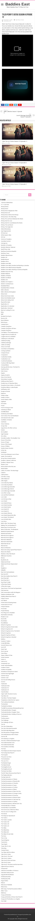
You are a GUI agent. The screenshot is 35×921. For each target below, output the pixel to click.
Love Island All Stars (6, 503)
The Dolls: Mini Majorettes (7, 730)
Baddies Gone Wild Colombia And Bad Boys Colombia (15, 265)
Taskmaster (4, 683)
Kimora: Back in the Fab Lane (8, 466)
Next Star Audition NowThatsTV (9, 576)
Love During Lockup (6, 499)
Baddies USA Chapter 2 (7, 281)
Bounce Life (4, 318)
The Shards (4, 813)
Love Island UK (5, 509)
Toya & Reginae (5, 840)
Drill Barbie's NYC (5, 389)
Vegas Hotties (4, 880)
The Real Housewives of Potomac (9, 795)
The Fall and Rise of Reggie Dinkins (10, 732)
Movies (3, 558)
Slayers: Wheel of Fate (6, 655)
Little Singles (4, 480)
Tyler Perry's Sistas (20, 19)
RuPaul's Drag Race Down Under (9, 627)
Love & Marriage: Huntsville (8, 491)
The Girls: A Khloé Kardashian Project (10, 740)
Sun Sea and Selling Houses (8, 679)
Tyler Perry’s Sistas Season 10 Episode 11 (14, 141)
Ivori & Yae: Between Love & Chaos (10, 454)
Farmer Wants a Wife (6, 399)
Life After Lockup (5, 476)
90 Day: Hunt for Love (6, 220)
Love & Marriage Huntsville (8, 486)
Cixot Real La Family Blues (7, 348)
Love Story (3, 521)
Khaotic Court (4, 464)
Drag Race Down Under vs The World (10, 385)
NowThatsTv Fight (5, 582)
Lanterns (3, 472)
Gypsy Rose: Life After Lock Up (9, 428)
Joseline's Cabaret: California (8, 460)
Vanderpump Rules (6, 876)
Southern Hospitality (6, 669)
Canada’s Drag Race (6, 330)
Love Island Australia (6, 505)
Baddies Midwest (5, 273)
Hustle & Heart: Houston (7, 448)
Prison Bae (4, 608)
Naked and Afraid (5, 562)
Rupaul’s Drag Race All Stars (8, 635)
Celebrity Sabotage (6, 342)
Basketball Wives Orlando (7, 287)
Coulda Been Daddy (6, 357)
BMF (2, 314)
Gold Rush (3, 421)
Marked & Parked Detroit (7, 531)
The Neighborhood (6, 767)
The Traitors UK (5, 824)
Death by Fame (5, 369)
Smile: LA (3, 659)
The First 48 (4, 736)
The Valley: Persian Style (7, 834)
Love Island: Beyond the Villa (8, 515)
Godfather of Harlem (6, 419)
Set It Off (3, 647)
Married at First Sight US (7, 537)
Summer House (5, 675)
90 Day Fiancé (4, 208)
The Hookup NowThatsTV (7, 752)
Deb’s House (4, 371)
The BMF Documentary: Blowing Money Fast (12, 708)
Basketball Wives (5, 285)
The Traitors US (5, 826)
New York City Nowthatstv (7, 572)
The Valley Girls (5, 832)
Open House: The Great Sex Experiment (11, 588)
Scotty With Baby (5, 643)
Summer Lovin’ (5, 677)
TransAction (4, 842)
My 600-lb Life (4, 560)
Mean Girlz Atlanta (5, 551)
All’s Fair (3, 237)
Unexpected (4, 868)
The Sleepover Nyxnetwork (8, 815)
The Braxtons (4, 716)
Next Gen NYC (4, 574)
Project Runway (5, 610)
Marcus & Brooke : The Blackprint (9, 529)
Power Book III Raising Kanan (8, 602)
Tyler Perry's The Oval (6, 856)
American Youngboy (6, 239)
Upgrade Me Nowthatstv (7, 874)
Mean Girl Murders (6, 547)
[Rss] (17, 917)
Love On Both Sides (6, 519)
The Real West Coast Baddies (8, 807)
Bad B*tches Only (5, 249)
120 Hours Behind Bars (7, 202)
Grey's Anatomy (5, 424)
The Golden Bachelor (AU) (7, 742)
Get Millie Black (5, 411)
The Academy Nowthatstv (7, 702)
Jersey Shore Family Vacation (8, 458)
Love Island (4, 501)
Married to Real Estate (6, 541)
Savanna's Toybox (5, 641)
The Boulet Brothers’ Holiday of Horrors (11, 714)
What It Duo (4, 886)
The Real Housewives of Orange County (11, 793)
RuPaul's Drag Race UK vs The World (10, 631)
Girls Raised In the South (7, 417)
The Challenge (4, 720)
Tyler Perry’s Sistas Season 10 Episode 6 (14, 162)
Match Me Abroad (5, 543)
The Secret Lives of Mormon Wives (10, 809)
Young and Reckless (6, 895)
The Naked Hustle (5, 765)
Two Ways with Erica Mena (8, 852)
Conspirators (4, 354)
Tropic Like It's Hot (6, 846)
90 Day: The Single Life (7, 227)
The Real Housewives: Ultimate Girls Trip (11, 803)
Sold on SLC (4, 661)
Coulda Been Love (5, 359)
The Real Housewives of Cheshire (9, 783)
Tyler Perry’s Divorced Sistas (8, 860)
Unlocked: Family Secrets (7, 872)
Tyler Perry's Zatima (6, 858)
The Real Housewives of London (9, 787)
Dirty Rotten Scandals (6, 379)
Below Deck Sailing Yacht (7, 300)
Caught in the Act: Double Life (8, 334)
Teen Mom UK (4, 696)
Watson (3, 882)
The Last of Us (4, 761)
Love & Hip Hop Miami (6, 484)
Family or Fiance (5, 397)
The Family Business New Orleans (9, 734)
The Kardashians (5, 759)
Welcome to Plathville (6, 884)
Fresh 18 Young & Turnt (7, 407)
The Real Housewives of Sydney (9, 801)
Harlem (3, 430)
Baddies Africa (5, 261)
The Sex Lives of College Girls (8, 811)
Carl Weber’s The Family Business (9, 332)
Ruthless (3, 639)
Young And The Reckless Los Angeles (10, 899)
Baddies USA (4, 279)
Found (2, 405)
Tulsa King (3, 848)
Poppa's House (5, 598)
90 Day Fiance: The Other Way (8, 216)
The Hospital (4, 754)
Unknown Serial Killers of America (9, 870)
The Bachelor (4, 704)
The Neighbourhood (6, 769)
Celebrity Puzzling (5, 340)
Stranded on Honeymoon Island (9, 671)
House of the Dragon (6, 444)
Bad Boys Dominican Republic (8, 251)
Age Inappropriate (6, 231)
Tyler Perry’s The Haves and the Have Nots (12, 864)
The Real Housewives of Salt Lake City (10, 799)
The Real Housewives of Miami (9, 789)
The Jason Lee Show (6, 757)
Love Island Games (6, 507)
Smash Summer (5, 657)
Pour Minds (4, 600)
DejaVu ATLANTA (5, 375)
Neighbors (4, 568)
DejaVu (3, 373)
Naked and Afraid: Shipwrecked (9, 564)
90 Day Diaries (4, 206)
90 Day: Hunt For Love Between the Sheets (11, 223)
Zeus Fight (3, 901)
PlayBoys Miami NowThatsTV (8, 596)
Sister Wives (4, 653)
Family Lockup (4, 395)
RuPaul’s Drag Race (6, 633)
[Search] (29, 194)
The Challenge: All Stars (7, 722)
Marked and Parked (6, 533)
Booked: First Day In (6, 316)
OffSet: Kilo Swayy (5, 586)
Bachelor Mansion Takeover (8, 247)
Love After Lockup (5, 493)
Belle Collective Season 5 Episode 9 (13, 112)
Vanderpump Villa (5, 878)
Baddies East (17, 4)
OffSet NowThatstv (6, 584)
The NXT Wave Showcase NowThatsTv (11, 773)
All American (4, 233)
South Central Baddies (6, 665)
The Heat (3, 748)
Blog (2, 312)
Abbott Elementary (6, 229)
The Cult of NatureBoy (6, 726)
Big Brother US (5, 304)
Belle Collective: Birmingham (8, 292)
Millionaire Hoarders (6, 556)
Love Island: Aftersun (6, 513)
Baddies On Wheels (6, 277)
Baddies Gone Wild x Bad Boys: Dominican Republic (14, 269)
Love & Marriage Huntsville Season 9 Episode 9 (23, 116)
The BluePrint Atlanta (6, 706)
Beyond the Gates (5, 302)
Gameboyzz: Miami (6, 409)
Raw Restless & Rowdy (6, 614)
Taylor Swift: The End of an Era (9, 694)
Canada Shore (4, 324)
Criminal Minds (5, 365)
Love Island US (5, 511)
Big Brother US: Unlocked (7, 306)
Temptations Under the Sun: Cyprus (10, 700)
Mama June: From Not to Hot (8, 527)
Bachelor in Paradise (6, 245)
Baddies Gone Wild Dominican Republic (11, 267)
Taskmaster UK (5, 690)
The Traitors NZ (5, 821)
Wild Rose (3, 893)
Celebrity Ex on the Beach (7, 338)
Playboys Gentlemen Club (7, 594)
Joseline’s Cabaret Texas (7, 462)
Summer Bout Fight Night (7, 673)
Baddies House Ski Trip (7, 271)
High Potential (4, 434)
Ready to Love (4, 616)
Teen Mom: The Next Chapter (8, 698)
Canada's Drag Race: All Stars (8, 328)
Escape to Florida (5, 391)
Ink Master (4, 452)
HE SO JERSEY (4, 432)
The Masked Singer (6, 763)
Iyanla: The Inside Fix (6, 456)
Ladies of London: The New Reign (9, 470)
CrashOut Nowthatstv (6, 361)
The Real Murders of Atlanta (8, 805)
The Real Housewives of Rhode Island (10, 797)
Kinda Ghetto (4, 468)
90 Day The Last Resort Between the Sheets (12, 218)
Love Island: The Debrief (7, 517)
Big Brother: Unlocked (6, 308)
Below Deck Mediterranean (8, 298)
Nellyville (3, 570)
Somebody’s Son (5, 663)
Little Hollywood (5, 478)
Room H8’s (3, 618)
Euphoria (3, 393)
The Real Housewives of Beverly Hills (10, 781)
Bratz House (4, 322)
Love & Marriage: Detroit (7, 488)
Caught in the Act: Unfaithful (8, 336)
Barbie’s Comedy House (7, 283)
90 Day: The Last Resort (7, 225)
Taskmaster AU (5, 687)
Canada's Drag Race (6, 326)
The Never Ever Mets (6, 771)
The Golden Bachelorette (7, 744)
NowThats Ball (5, 578)
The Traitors (4, 817)
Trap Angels (4, 844)
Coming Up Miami (5, 350)
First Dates (3, 403)
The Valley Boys (5, 830)
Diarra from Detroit (6, 377)
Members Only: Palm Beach (8, 553)
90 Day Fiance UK (5, 212)
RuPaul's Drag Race (6, 625)
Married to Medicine (6, 539)
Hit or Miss (3, 436)
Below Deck (4, 294)
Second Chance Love (6, 645)
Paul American (4, 590)
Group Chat (4, 426)
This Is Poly (4, 838)
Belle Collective (5, 290)
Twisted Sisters (5, 850)
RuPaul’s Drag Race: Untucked (8, 637)
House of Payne (5, 442)
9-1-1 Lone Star (5, 204)
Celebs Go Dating (5, 344)
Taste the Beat (4, 692)
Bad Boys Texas (5, 253)
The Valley (3, 828)
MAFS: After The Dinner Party (8, 523)
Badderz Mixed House (6, 255)
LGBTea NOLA (4, 474)
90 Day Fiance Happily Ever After (9, 210)
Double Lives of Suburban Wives (9, 383)
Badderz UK (4, 257)
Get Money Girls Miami (7, 413)
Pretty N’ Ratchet (5, 606)
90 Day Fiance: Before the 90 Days (9, 214)
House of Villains (5, 446)
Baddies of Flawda (6, 275)
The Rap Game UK (5, 777)
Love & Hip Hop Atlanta (7, 482)
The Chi (3, 724)
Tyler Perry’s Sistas (6, 862)
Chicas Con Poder (5, 346)
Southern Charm (5, 667)
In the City (3, 450)
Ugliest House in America (7, 866)
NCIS (2, 566)
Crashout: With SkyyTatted (7, 363)
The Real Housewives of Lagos (9, 785)
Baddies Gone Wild (6, 263)
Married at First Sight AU (7, 535)
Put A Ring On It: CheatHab (8, 612)
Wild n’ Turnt (4, 891)
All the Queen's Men (6, 235)
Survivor (3, 681)
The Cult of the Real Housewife (9, 728)
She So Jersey (4, 651)
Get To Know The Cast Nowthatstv (9, 415)
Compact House (5, 352)
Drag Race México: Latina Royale (9, 387)
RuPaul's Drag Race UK (7, 629)
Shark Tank (4, 649)
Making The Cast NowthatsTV (8, 525)
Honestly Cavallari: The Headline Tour (10, 438)
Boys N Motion (5, 320)
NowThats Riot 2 (5, 580)
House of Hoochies (6, 440)
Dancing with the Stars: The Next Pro (10, 367)
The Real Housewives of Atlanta (9, 779)
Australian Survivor (6, 241)
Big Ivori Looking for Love (7, 310)
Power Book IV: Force (6, 604)
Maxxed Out (4, 545)
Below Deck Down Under (7, 296)
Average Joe (4, 243)
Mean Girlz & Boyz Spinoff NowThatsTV (11, 549)
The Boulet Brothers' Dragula (8, 710)
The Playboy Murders (6, 775)
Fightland (3, 401)
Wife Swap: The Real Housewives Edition (11, 888)
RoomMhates (4, 623)
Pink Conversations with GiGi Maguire (10, 592)
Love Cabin (4, 497)
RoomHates (4, 620)
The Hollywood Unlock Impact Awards (11, 750)
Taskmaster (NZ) (5, 685)
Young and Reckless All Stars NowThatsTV (11, 897)
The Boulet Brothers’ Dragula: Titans (10, 712)
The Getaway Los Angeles (7, 738)
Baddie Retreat (5, 259)
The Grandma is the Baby (7, 746)
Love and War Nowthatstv (7, 495)
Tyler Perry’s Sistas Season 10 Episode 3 (14, 184)
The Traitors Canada (6, 819)
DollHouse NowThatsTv (7, 381)
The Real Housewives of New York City (11, 791)
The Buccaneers (5, 718)
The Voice (3, 836)
